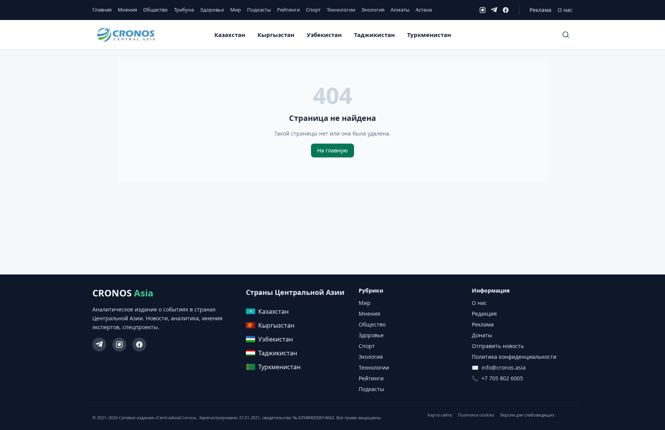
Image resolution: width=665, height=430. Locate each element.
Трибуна (184, 9)
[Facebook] (505, 10)
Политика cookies (476, 415)
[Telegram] (494, 10)
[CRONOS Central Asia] (125, 35)
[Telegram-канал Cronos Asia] (99, 344)
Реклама (540, 9)
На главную (332, 150)
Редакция (484, 313)
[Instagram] (482, 10)
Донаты (482, 335)
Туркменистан (429, 34)
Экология (372, 9)
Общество (155, 9)
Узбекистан (324, 34)
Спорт (313, 9)
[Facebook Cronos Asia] (139, 344)
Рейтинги (288, 9)
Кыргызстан (275, 34)
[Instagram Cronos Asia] (119, 344)
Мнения (127, 9)
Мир (235, 9)
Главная (102, 9)
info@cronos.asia (503, 367)
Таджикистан (374, 34)
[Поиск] (566, 35)
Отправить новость (498, 346)
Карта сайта (440, 415)
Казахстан (229, 34)
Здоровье (212, 9)
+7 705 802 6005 (502, 378)
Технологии (341, 9)
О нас (565, 9)
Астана (424, 9)
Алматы (400, 9)
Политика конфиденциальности (514, 356)
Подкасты (259, 9)
